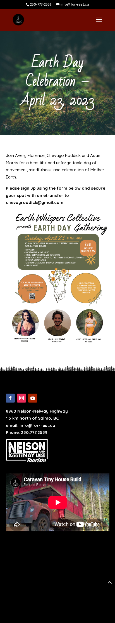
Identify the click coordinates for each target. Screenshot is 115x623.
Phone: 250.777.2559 (26, 432)
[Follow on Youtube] (32, 398)
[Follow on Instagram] (21, 398)
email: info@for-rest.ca (30, 425)
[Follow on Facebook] (10, 398)
